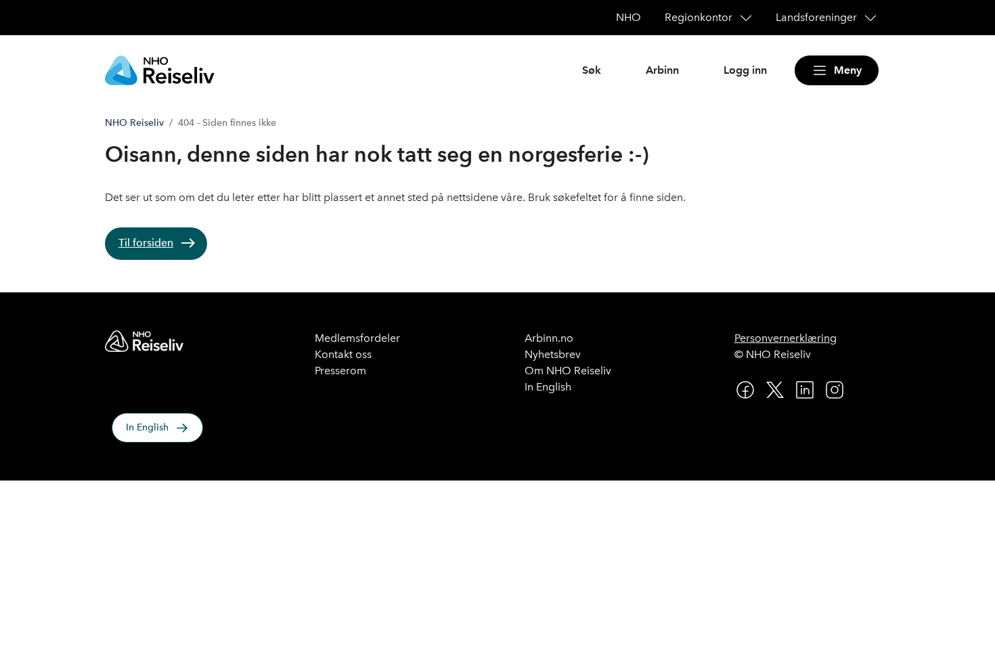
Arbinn (662, 70)
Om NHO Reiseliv (568, 370)
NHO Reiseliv (134, 123)
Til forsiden (145, 242)
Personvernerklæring (785, 338)
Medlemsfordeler (357, 338)
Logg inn (745, 70)
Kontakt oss (343, 354)
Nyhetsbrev (553, 354)
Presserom (340, 370)
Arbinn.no (549, 338)
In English (147, 427)
